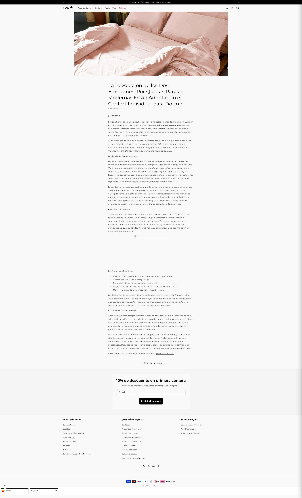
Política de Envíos (130, 433)
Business (66, 450)
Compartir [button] (115, 116)
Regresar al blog (153, 363)
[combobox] (15, 490)
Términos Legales (188, 429)
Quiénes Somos (69, 425)
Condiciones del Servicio (192, 425)
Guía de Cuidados (129, 454)
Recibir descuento (151, 401)
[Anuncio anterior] (63, 2)
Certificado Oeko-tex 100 (73, 433)
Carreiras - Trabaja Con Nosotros (77, 454)
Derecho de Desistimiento (133, 458)
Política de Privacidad (190, 433)
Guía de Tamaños (129, 450)
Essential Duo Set (165, 353)
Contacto (126, 425)
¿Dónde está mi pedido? (132, 437)
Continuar (121, 259)
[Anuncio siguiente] (238, 2)
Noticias (66, 429)
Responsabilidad (70, 441)
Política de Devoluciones (133, 441)
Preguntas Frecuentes (131, 429)
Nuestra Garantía (129, 446)
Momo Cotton (154, 486)
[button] (85, 8)
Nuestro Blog (68, 437)
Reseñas (66, 446)
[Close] (207, 229)
